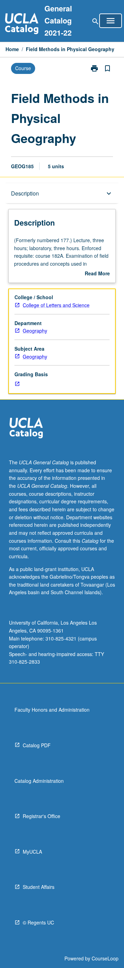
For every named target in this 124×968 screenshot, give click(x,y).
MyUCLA (32, 851)
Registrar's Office (41, 816)
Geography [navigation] (35, 330)
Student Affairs (38, 886)
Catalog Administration (39, 780)
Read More (97, 273)
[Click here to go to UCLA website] (26, 429)
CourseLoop (105, 958)
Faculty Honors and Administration (52, 709)
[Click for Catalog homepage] (21, 24)
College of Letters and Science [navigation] (56, 305)
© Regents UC (38, 922)
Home (12, 49)
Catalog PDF (37, 745)
